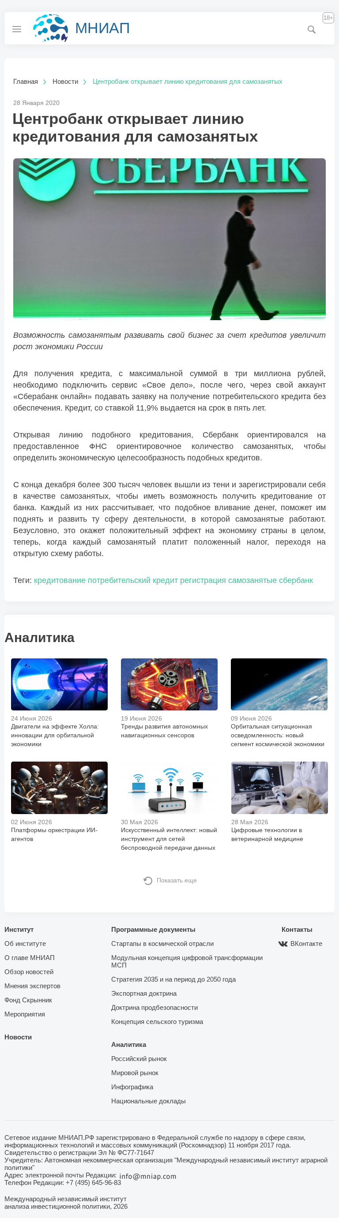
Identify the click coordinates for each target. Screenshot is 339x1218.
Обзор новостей (28, 971)
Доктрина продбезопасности (154, 1007)
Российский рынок (139, 1058)
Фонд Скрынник (28, 1000)
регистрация (203, 580)
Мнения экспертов (32, 986)
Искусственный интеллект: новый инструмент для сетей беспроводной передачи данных (169, 838)
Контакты (297, 929)
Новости (18, 1037)
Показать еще (177, 880)
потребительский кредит (133, 580)
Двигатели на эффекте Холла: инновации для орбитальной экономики (55, 735)
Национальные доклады (148, 1101)
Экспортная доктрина (144, 993)
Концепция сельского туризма (157, 1021)
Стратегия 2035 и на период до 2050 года (173, 979)
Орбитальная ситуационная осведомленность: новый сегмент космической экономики (277, 735)
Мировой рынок (134, 1072)
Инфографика (132, 1087)
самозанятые (252, 580)
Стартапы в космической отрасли (162, 943)
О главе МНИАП (29, 957)
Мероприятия (24, 1014)
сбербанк (296, 580)
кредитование (60, 580)
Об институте (25, 943)
